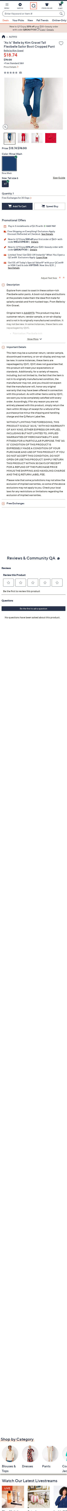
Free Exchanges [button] (15, 503)
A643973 (29, 312)
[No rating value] (11, 72)
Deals (5, 20)
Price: (5, 148)
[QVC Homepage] (3, 37)
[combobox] (30, 14)
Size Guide (59, 177)
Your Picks (18, 20)
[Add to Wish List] (61, 43)
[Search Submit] (62, 13)
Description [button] (13, 284)
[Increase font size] (60, 277)
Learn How (41, 257)
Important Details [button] (16, 347)
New (30, 20)
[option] (33, 28)
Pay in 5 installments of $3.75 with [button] (25, 226)
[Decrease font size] (64, 277)
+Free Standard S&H (14, 63)
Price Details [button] (10, 67)
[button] (6, 6)
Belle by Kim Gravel (14, 50)
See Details (47, 234)
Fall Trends (42, 20)
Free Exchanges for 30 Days (15, 197)
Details (34, 241)
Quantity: (7, 193)
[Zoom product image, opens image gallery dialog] (4, 127)
